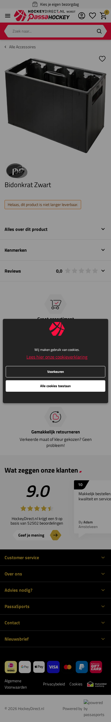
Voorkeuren (55, 371)
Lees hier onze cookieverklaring (56, 356)
